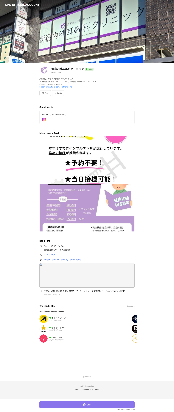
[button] (58, 93)
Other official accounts (90, 389)
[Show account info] (89, 69)
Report (77, 389)
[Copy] (124, 291)
